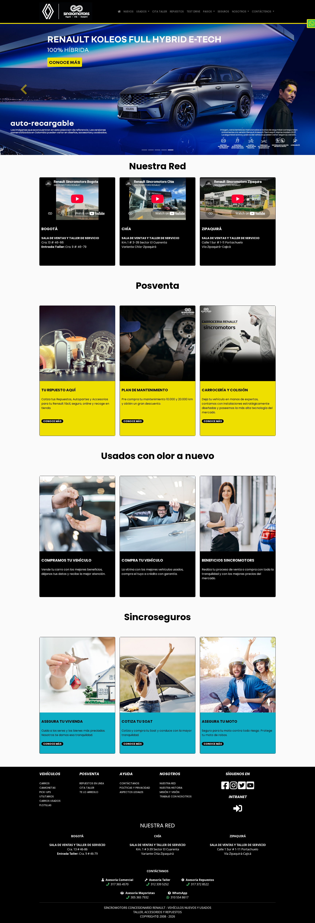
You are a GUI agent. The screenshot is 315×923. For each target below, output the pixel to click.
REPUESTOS (177, 11)
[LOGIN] (237, 810)
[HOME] (119, 11)
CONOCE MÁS (64, 62)
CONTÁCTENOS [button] (262, 11)
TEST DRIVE (193, 11)
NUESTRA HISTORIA (171, 788)
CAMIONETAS (47, 788)
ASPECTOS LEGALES (131, 792)
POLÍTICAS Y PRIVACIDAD (135, 788)
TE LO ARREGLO (88, 792)
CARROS (44, 783)
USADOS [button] (141, 11)
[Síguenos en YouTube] (250, 788)
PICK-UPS (45, 792)
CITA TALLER (159, 11)
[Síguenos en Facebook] (225, 788)
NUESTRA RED (168, 783)
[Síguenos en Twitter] (242, 788)
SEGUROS (223, 11)
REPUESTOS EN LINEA (91, 783)
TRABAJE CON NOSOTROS (176, 796)
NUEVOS (128, 11)
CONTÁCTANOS (129, 783)
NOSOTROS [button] (239, 11)
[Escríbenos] (311, 23)
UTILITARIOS (46, 796)
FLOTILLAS (45, 805)
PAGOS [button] (208, 11)
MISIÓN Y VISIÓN (169, 792)
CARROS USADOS (50, 801)
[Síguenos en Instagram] (233, 788)
